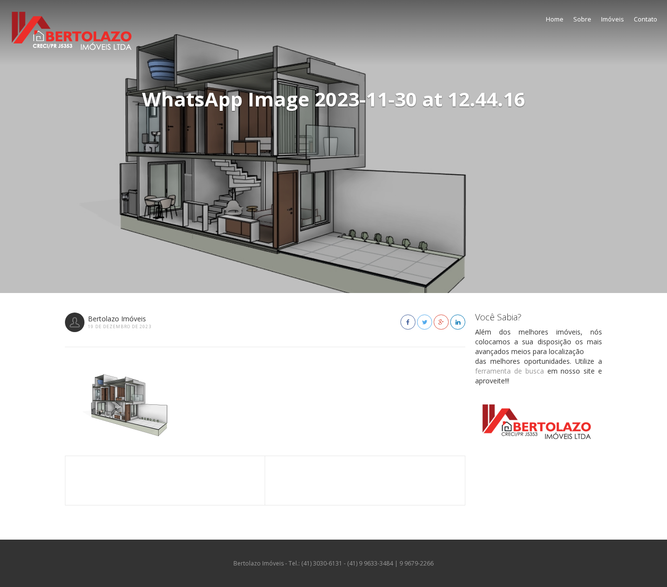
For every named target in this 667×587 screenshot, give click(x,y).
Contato (645, 19)
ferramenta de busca (509, 371)
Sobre (582, 19)
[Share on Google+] (441, 322)
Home (554, 19)
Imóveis (612, 19)
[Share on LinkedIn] (457, 322)
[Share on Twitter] (424, 322)
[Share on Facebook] (408, 322)
